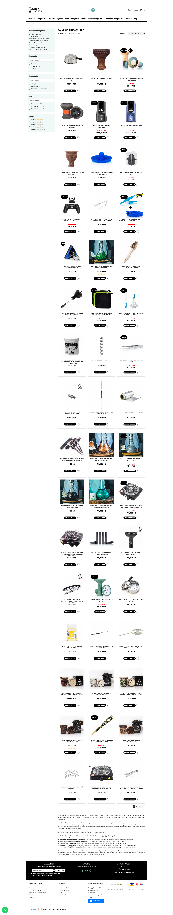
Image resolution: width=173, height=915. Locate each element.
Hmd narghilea (34, 36)
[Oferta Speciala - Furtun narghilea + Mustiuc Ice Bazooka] (131, 205)
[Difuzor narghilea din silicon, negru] (131, 158)
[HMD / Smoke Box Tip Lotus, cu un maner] (131, 585)
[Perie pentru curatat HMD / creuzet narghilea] (131, 252)
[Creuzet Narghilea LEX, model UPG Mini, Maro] (72, 158)
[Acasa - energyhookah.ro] (38, 10)
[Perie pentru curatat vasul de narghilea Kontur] (72, 299)
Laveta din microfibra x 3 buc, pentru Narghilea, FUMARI (101, 314)
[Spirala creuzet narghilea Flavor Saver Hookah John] (131, 632)
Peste (33, 120)
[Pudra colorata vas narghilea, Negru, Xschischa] (72, 492)
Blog (135, 19)
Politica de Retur (64, 890)
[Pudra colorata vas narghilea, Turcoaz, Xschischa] (101, 492)
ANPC (60, 893)
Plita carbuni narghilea (36, 43)
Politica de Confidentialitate (38, 893)
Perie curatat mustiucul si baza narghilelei (101, 647)
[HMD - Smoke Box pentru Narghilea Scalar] (72, 252)
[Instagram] (90, 870)
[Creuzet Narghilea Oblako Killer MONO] (101, 585)
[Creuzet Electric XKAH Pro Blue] (131, 111)
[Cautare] (93, 10)
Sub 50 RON (34, 104)
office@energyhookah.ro (125, 872)
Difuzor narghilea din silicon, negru (131, 173)
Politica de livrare (35, 895)
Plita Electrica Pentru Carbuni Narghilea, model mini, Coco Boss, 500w (72, 554)
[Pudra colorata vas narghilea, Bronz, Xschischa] (101, 445)
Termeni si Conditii (35, 890)
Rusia (32, 64)
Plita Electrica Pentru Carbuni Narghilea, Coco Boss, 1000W (131, 506)
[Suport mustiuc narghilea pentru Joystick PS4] (72, 205)
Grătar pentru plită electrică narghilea (72, 787)
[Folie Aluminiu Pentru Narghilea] (131, 395)
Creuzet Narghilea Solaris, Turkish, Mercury (71, 741)
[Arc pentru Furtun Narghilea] (101, 346)
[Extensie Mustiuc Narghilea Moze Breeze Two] (101, 395)
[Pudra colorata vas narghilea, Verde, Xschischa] (101, 252)
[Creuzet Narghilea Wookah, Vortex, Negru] (131, 538)
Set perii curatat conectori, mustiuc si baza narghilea (101, 220)
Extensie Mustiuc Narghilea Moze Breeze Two (101, 412)
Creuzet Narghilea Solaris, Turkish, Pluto (131, 741)
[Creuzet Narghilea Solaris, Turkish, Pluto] (131, 726)
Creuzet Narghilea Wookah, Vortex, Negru (131, 553)
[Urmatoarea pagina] (142, 806)
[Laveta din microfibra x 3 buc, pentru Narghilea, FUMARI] (101, 299)
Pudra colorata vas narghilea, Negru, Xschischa (71, 506)
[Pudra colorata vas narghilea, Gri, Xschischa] (131, 445)
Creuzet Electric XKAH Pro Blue (131, 125)
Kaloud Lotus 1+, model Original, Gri (72, 79)
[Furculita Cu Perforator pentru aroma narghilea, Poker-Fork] (72, 445)
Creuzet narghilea (35, 34)
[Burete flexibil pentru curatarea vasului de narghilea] (131, 299)
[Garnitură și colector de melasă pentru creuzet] (101, 158)
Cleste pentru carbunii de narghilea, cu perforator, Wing (131, 787)
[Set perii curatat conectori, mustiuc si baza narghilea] (101, 205)
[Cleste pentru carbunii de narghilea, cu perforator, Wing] (131, 773)
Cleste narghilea (34, 45)
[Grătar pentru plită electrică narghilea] (72, 773)
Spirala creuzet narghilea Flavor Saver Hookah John (131, 647)
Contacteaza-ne (97, 900)
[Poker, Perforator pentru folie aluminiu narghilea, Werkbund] (101, 726)
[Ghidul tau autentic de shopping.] (34, 909)
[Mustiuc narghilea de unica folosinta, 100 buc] (101, 538)
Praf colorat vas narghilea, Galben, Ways (71, 647)
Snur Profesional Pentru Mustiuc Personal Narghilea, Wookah (71, 601)
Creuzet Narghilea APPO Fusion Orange (72, 126)
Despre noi (33, 888)
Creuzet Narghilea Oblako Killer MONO (101, 600)
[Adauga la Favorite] (78, 91)
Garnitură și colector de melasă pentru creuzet (102, 173)
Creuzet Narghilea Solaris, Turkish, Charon (101, 694)
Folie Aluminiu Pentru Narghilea (131, 412)
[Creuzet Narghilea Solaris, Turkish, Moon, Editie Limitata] (131, 679)
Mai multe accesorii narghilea (38, 49)
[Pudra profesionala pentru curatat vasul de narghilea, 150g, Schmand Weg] (72, 346)
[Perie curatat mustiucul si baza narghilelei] (101, 632)
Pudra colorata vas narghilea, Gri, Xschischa (131, 459)
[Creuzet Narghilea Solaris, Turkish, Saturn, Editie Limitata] (72, 679)
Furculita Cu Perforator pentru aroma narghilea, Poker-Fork (72, 459)
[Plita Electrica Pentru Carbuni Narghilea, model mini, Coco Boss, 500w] (72, 538)
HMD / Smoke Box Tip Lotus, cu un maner (131, 600)
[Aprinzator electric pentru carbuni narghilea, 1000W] (101, 773)
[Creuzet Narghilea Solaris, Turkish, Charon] (101, 679)
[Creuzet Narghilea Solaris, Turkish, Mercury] (72, 726)
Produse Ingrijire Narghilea (37, 47)
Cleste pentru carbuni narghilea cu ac (131, 360)
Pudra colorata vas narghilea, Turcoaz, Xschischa (101, 506)
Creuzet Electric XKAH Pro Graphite (101, 126)
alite (32, 84)
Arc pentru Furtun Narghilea (101, 360)
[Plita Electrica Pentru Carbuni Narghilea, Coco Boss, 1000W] (131, 492)
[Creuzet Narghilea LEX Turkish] (101, 58)
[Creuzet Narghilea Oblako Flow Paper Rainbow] (131, 58)
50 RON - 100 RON (36, 106)
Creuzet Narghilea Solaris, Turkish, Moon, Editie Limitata (131, 694)
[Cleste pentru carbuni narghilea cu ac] (131, 346)
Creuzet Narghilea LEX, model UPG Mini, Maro (72, 173)
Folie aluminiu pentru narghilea (39, 39)
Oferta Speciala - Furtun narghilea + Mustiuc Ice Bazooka (131, 220)
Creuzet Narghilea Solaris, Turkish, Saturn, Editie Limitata (71, 694)
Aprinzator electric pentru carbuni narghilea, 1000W (101, 787)
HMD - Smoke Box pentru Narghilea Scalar (72, 267)
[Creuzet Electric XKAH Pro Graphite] (101, 111)
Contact (32, 897)
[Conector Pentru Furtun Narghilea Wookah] (72, 395)
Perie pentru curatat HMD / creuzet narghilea (131, 267)
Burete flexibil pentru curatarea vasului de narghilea (131, 314)
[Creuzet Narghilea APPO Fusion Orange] (72, 111)
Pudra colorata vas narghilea (38, 41)
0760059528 (126, 869)
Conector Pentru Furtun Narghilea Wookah (72, 412)
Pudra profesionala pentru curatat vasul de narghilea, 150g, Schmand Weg (72, 361)
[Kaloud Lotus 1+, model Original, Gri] (72, 58)
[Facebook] (82, 870)
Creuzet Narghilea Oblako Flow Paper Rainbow (131, 79)
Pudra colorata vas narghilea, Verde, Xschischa (101, 267)
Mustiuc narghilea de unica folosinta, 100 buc (101, 553)
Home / (30, 24)
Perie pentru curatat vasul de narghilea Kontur (72, 314)
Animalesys (34, 86)
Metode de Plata (64, 888)
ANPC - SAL (62, 895)
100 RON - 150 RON (36, 109)
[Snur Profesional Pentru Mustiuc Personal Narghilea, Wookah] (72, 585)
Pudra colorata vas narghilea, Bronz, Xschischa (101, 459)
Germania (34, 66)
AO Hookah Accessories (39, 89)
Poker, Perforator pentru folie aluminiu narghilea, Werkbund (101, 741)
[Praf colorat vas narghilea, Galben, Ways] (72, 632)
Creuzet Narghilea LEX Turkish (101, 79)
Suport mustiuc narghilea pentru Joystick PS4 (71, 220)
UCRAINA (34, 69)
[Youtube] (86, 870)
